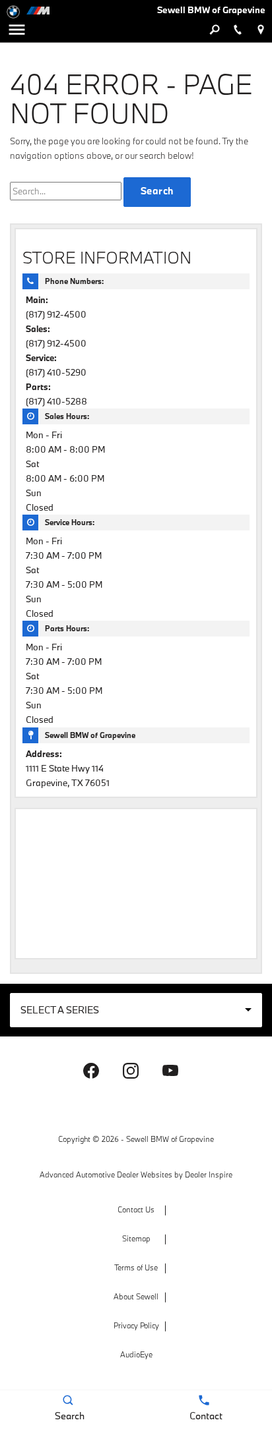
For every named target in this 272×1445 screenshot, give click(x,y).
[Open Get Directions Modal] (260, 29)
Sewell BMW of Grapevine (170, 1139)
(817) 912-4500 (56, 314)
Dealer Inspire (208, 1174)
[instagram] (130, 1070)
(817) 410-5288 (56, 401)
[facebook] (91, 1070)
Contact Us (136, 1209)
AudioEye (136, 1354)
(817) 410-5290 (56, 372)
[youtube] (170, 1070)
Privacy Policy (136, 1325)
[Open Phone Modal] (237, 29)
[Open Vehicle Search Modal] (214, 29)
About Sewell (136, 1296)
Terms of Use (136, 1267)
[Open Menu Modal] (16, 29)
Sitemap (136, 1238)
